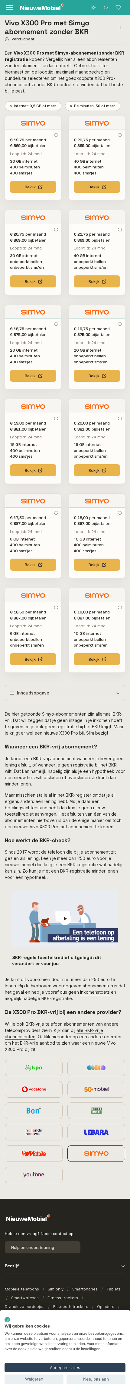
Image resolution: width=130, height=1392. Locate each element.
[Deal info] (55, 135)
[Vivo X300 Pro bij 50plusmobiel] (96, 1089)
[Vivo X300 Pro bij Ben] (34, 1110)
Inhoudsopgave (33, 692)
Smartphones (85, 1289)
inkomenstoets (95, 992)
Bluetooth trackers (70, 1306)
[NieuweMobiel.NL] (40, 7)
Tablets (113, 1289)
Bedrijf (12, 1265)
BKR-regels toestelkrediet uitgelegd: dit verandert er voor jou (56, 960)
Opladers (105, 1306)
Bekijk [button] (30, 186)
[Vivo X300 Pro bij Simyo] (96, 1153)
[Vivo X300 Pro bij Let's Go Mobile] (34, 1153)
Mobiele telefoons (22, 1289)
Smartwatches (25, 1297)
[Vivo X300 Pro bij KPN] (34, 1068)
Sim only (55, 1289)
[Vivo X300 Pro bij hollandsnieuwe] (34, 1132)
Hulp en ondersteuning (32, 1247)
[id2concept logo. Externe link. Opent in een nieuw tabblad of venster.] (7, 1319)
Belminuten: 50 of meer (94, 106)
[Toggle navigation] (9, 7)
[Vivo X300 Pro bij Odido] (96, 1068)
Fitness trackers (62, 1297)
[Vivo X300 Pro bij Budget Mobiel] (96, 1110)
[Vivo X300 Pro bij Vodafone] (34, 1089)
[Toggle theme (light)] (93, 7)
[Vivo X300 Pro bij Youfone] (34, 1175)
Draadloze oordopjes (24, 1306)
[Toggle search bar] (106, 7)
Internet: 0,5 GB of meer (35, 106)
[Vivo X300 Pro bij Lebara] (96, 1132)
